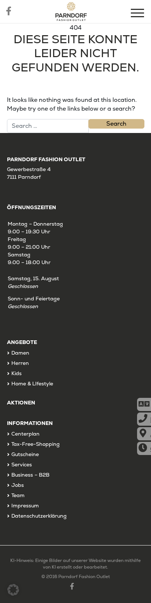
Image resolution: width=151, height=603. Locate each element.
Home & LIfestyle (32, 383)
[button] (13, 590)
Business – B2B (30, 474)
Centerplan (25, 433)
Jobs (17, 485)
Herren (20, 363)
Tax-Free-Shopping (35, 444)
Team (18, 495)
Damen (20, 352)
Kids (16, 373)
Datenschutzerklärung (39, 516)
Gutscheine (25, 454)
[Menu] (138, 14)
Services (21, 464)
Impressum (25, 505)
